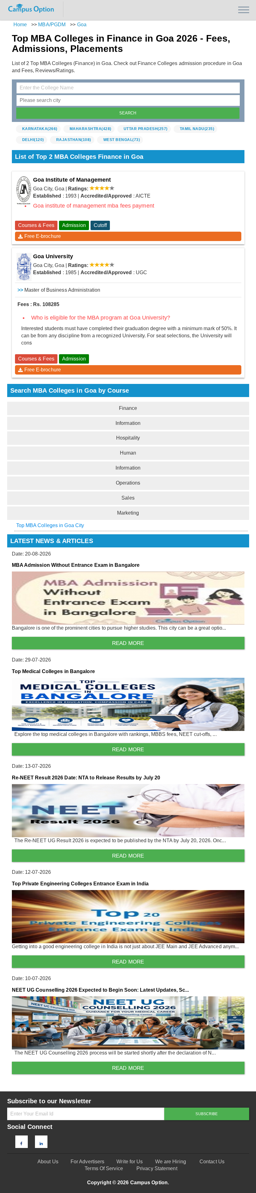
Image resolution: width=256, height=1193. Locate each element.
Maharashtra (90, 129)
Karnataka (39, 129)
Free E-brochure (42, 236)
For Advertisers (88, 1161)
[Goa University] (24, 267)
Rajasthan (73, 140)
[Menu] (243, 10)
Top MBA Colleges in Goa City (50, 525)
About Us (47, 1161)
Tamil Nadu (197, 129)
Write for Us (129, 1161)
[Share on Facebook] (21, 1143)
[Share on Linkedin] (41, 1143)
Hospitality (128, 437)
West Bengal (121, 140)
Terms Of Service (104, 1168)
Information (128, 423)
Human (128, 453)
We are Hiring (170, 1161)
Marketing (128, 513)
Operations (128, 483)
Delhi (33, 140)
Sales (128, 498)
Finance (128, 408)
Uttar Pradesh (146, 129)
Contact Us (211, 1161)
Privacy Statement (156, 1168)
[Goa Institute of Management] (24, 190)
